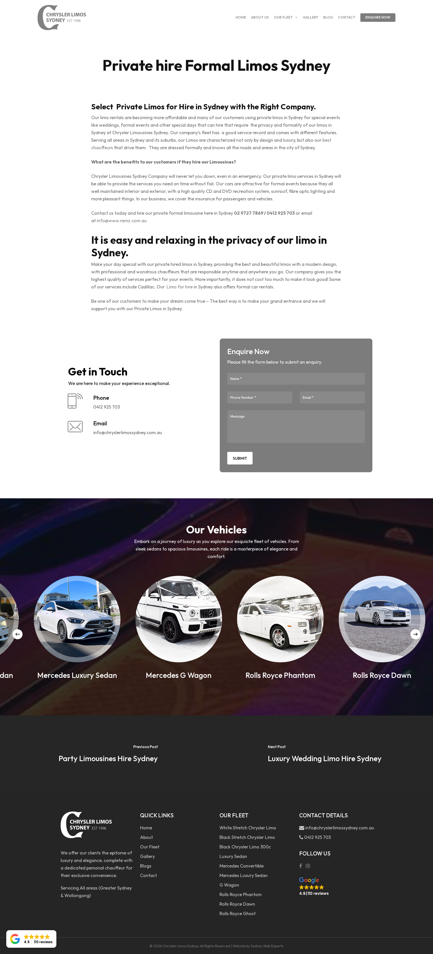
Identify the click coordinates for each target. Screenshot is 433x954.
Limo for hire (180, 287)
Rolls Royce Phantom (241, 894)
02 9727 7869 (248, 213)
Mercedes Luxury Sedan (244, 875)
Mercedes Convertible (242, 866)
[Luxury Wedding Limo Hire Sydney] (324, 753)
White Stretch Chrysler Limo (248, 828)
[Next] (415, 634)
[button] (314, 886)
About (146, 837)
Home (146, 828)
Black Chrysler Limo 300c (245, 847)
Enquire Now (377, 17)
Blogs (145, 866)
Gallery (147, 856)
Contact (148, 875)
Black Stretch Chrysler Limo (247, 837)
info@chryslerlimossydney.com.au (339, 828)
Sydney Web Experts (267, 946)
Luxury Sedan (233, 856)
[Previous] (18, 634)
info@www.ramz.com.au (122, 220)
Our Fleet (149, 847)
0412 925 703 (281, 213)
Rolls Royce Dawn (237, 904)
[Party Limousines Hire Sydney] (108, 753)
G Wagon (229, 885)
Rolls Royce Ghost (238, 913)
